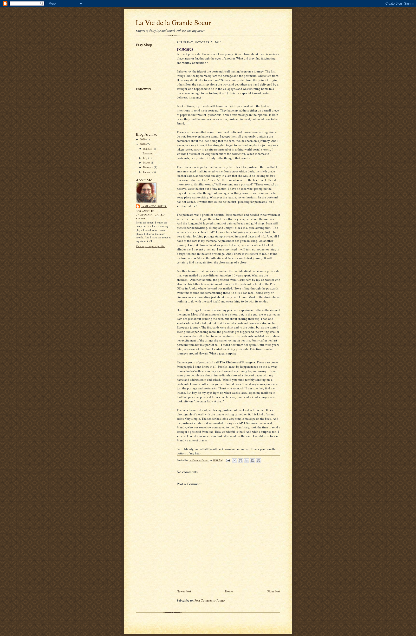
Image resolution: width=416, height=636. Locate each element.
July (145, 158)
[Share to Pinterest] (258, 460)
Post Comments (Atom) (210, 600)
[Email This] (234, 460)
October (148, 149)
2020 (143, 139)
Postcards (148, 153)
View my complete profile (150, 246)
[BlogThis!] (240, 460)
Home (229, 591)
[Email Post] (228, 460)
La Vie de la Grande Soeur (173, 22)
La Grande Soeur (154, 206)
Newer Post (184, 591)
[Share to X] (246, 460)
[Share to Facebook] (252, 460)
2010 (143, 144)
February (148, 167)
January (147, 172)
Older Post (273, 591)
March (147, 162)
